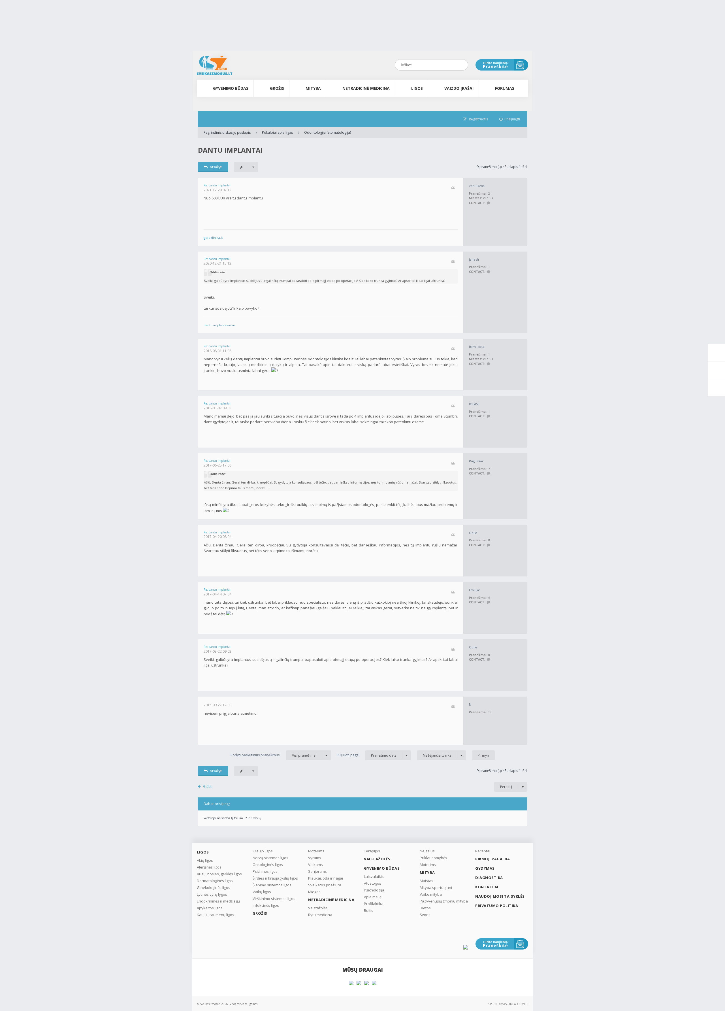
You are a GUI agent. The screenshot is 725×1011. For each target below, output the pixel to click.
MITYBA (313, 88)
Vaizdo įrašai (459, 88)
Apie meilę (372, 896)
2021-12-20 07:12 (217, 190)
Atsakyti (216, 167)
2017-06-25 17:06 (217, 465)
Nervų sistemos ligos (270, 857)
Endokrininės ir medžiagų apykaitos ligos (218, 904)
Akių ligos (205, 860)
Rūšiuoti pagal (366, 755)
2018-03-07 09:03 (217, 408)
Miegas (314, 891)
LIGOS (417, 88)
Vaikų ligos (262, 891)
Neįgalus (427, 851)
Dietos (425, 907)
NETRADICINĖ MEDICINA (366, 88)
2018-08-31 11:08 (217, 350)
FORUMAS (504, 88)
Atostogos (372, 883)
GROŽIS (277, 88)
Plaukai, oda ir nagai (325, 878)
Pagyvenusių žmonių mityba (444, 901)
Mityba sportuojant (436, 887)
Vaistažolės (318, 907)
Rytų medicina (320, 914)
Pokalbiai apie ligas (277, 132)
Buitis (368, 910)
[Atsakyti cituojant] (453, 188)
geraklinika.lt (213, 237)
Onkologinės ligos (268, 864)
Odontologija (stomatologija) (327, 132)
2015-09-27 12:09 (217, 705)
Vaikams (315, 864)
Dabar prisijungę (217, 803)
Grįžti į (207, 786)
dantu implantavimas (219, 325)
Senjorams (317, 871)
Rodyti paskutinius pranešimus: (273, 755)
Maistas (426, 880)
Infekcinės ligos (266, 905)
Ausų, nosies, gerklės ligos (219, 873)
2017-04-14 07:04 (217, 594)
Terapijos (372, 851)
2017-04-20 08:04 (217, 536)
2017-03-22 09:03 (217, 651)
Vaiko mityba (431, 894)
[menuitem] (510, 119)
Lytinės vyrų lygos (212, 894)
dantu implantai (230, 150)
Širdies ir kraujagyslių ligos (275, 878)
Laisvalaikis (374, 876)
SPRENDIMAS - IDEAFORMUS (508, 1004)
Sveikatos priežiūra (324, 884)
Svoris (425, 914)
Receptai (482, 851)
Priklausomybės (433, 857)
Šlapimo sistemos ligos (272, 884)
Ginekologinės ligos (213, 887)
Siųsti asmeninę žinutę (488, 203)
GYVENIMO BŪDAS (230, 88)
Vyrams (314, 857)
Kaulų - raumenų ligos (215, 914)
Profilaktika (373, 903)
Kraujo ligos (263, 851)
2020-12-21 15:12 (217, 263)
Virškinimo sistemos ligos (274, 898)
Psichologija (374, 890)
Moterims (316, 851)
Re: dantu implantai (217, 185)
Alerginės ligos (209, 867)
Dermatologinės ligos (215, 880)
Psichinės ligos (265, 871)
